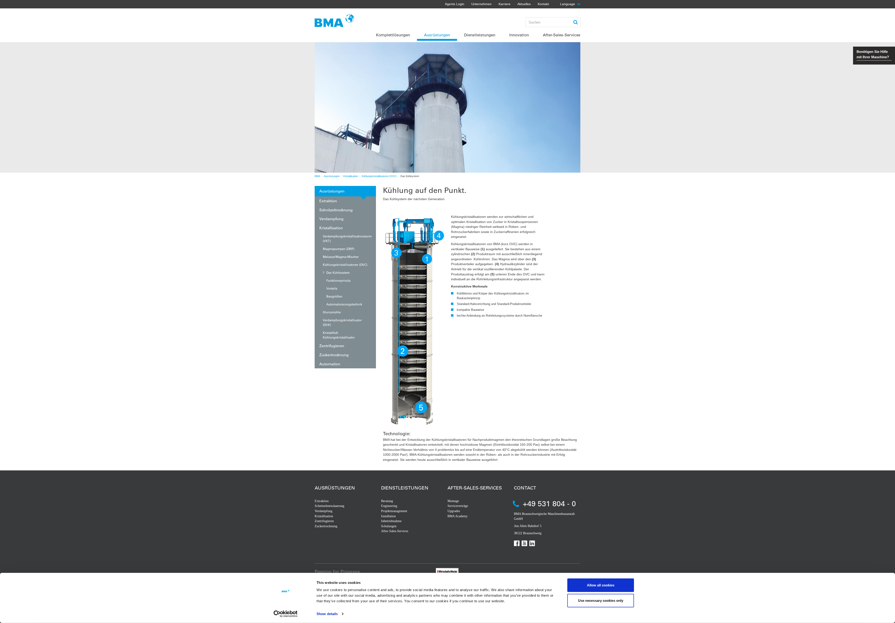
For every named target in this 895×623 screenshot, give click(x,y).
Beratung (387, 501)
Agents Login (454, 4)
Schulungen (388, 526)
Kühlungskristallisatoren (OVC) (379, 176)
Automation (329, 363)
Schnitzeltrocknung (336, 209)
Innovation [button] (519, 34)
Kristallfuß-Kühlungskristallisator (339, 335)
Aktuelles (524, 4)
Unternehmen (481, 4)
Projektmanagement (394, 511)
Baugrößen (334, 296)
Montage (453, 501)
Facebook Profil (517, 543)
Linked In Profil (532, 543)
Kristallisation (350, 176)
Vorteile (331, 288)
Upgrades (454, 511)
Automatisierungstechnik (344, 304)
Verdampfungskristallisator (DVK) (342, 322)
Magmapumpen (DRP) (338, 249)
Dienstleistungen (404, 488)
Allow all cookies (600, 585)
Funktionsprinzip (338, 280)
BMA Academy (458, 516)
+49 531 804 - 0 (549, 503)
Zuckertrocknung (334, 354)
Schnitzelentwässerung (329, 506)
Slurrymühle (332, 312)
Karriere (504, 4)
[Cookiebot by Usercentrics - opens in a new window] (285, 613)
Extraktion (328, 200)
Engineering (389, 506)
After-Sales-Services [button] (561, 34)
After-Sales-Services (394, 531)
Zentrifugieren (331, 345)
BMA (317, 176)
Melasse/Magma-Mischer (341, 257)
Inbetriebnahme (391, 521)
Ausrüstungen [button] (437, 34)
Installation (388, 516)
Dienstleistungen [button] (479, 34)
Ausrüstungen (332, 176)
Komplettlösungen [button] (393, 34)
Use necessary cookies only (600, 600)
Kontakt (543, 4)
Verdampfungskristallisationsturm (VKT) (347, 238)
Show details (327, 614)
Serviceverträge (458, 506)
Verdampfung (331, 218)
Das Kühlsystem (338, 272)
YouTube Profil (524, 543)
